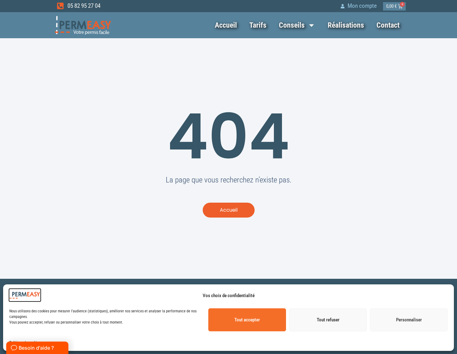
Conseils (292, 25)
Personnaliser (409, 320)
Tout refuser (328, 320)
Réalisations (346, 25)
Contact (387, 25)
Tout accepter (247, 320)
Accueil (226, 25)
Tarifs (257, 25)
